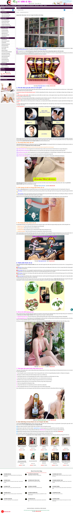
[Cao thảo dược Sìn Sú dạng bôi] (66, 441)
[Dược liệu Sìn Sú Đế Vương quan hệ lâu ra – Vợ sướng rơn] (22, 441)
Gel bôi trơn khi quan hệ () (6, 24)
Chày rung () (4, 48)
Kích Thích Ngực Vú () (5, 47)
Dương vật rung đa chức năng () (7, 51)
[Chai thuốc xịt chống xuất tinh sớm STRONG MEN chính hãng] (55, 456)
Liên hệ (45, 5)
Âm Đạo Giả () (4, 36)
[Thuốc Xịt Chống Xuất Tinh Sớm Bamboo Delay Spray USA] (66, 456)
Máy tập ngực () (4, 62)
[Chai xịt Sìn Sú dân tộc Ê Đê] (33, 456)
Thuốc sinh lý (7, 5)
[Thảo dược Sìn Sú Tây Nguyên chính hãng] (44, 441)
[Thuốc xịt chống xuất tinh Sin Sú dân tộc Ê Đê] (44, 456)
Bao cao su (37, 5)
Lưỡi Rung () (4, 42)
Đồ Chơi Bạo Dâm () (5, 45)
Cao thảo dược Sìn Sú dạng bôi (66, 445)
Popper (41, 5)
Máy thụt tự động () (4, 50)
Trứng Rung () (4, 39)
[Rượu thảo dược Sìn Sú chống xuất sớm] (55, 441)
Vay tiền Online (4, 79)
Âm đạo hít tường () (5, 30)
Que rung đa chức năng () (6, 53)
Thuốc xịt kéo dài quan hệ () (6, 15)
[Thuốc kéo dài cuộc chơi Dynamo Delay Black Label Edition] (33, 441)
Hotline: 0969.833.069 (7, 73)
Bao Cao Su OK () (4, 65)
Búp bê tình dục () (4, 33)
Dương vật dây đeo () (5, 59)
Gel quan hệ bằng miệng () (5, 21)
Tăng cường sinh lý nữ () (5, 16)
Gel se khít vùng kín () (5, 19)
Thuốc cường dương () (5, 13)
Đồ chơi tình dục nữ (30, 5)
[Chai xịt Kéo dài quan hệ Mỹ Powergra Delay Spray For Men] (22, 456)
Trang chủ (2, 5)
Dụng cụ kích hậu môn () (5, 56)
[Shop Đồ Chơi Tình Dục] (9, 2)
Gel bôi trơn (14, 5)
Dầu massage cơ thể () (5, 22)
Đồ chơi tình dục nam (21, 5)
